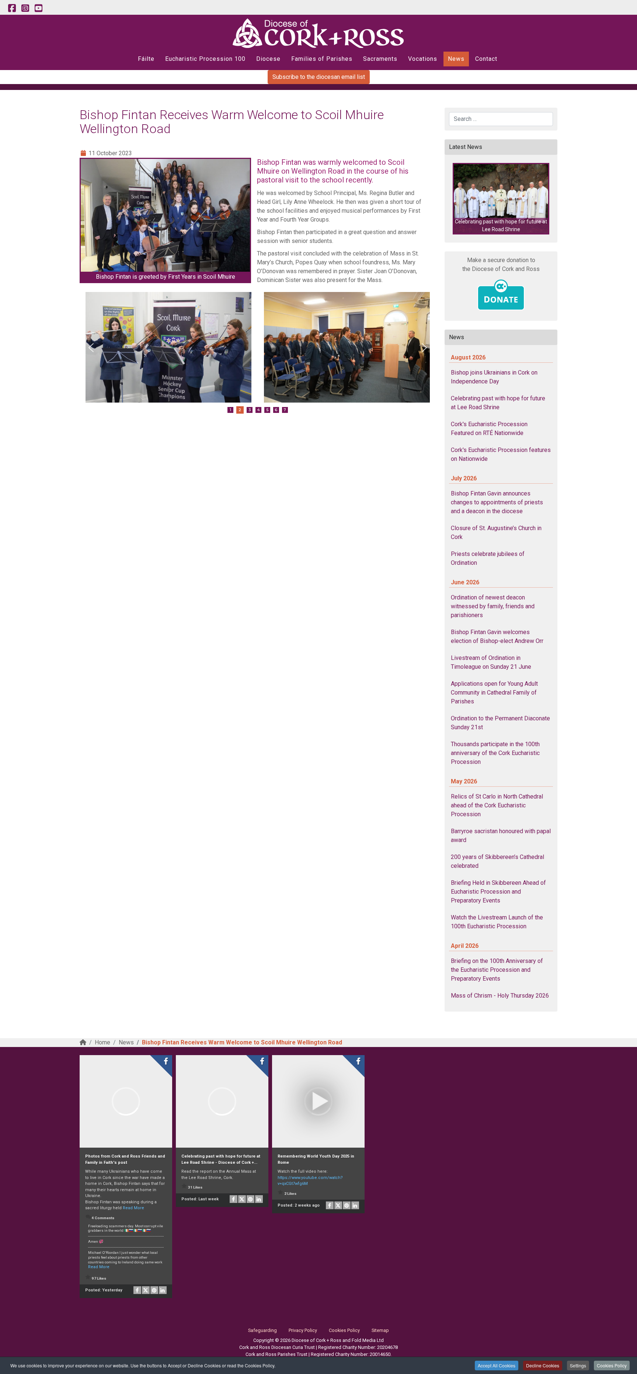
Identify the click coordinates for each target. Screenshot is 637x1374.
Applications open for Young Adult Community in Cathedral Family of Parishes (494, 692)
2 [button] (240, 409)
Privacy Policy (303, 1330)
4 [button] (258, 409)
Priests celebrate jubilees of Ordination (488, 558)
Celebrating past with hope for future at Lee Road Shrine (498, 403)
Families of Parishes (321, 58)
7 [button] (285, 409)
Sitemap (380, 1330)
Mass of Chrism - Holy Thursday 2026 (500, 995)
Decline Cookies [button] (542, 1365)
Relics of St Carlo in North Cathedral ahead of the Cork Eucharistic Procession (497, 805)
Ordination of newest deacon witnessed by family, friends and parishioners (493, 606)
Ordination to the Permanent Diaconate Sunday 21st (500, 723)
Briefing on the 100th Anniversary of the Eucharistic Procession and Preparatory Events (497, 969)
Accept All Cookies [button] (496, 1365)
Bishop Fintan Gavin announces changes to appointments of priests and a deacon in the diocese (497, 502)
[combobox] (501, 119)
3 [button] (250, 409)
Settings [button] (578, 1365)
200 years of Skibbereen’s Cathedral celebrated (497, 861)
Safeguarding (262, 1330)
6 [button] (276, 409)
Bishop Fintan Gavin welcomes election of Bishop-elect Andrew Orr (497, 636)
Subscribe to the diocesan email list (318, 76)
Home (102, 1042)
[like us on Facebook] (11, 8)
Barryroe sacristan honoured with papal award (501, 835)
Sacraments (380, 58)
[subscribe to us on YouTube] (38, 8)
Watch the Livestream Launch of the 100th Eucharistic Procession (497, 922)
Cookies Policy (612, 1365)
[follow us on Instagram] (25, 8)
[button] (91, 348)
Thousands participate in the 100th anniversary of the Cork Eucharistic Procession (495, 753)
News (456, 58)
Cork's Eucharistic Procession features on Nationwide (501, 454)
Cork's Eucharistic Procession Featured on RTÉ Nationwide (489, 428)
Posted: (103, 1290)
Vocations (422, 58)
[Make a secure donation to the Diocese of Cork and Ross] (501, 294)
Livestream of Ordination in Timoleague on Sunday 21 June (491, 662)
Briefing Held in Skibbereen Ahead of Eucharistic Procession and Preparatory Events (498, 891)
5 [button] (267, 409)
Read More (133, 1208)
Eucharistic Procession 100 (205, 58)
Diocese (268, 58)
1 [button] (230, 409)
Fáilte (146, 58)
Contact (486, 58)
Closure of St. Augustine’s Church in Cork (496, 532)
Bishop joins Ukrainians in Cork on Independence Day (494, 377)
